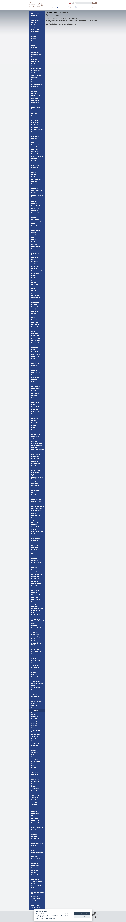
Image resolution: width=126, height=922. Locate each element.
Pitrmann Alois (35, 565)
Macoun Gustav (35, 432)
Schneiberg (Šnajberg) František (37, 637)
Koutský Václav (35, 356)
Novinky (55, 7)
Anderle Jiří (34, 15)
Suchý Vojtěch (34, 772)
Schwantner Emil (35, 656)
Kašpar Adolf (34, 307)
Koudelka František (36, 354)
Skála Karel (34, 690)
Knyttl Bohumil (35, 322)
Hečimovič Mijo (35, 208)
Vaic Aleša (33, 829)
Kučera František (35, 388)
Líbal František (35, 411)
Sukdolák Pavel (35, 775)
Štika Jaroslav (34, 757)
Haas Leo (33, 172)
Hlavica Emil (34, 228)
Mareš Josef (34, 447)
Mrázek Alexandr (35, 466)
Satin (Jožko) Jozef (36, 628)
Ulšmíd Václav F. (35, 820)
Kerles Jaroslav (35, 311)
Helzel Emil (34, 215)
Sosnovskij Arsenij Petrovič (36, 713)
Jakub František (35, 262)
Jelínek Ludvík (34, 284)
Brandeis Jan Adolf (36, 54)
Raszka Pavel (34, 592)
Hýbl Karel (33, 259)
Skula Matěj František (36, 699)
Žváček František (35, 907)
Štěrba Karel (34, 750)
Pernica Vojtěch (35, 547)
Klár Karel (33, 314)
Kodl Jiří (33, 331)
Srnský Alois (34, 739)
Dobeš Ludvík (34, 98)
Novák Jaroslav (35, 513)
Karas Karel (34, 304)
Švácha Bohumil (35, 781)
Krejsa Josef (34, 375)
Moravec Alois (34, 461)
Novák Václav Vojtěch (36, 508)
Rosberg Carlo (34, 604)
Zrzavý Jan (33, 903)
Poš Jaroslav (34, 567)
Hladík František (35, 219)
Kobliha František (35, 324)
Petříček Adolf (35, 560)
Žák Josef (33, 888)
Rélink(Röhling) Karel (36, 595)
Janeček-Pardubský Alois (37, 271)
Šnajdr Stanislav (35, 708)
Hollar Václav (34, 235)
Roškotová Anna (35, 606)
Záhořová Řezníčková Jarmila (36, 882)
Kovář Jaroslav (34, 359)
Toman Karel (34, 800)
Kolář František (35, 336)
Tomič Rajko (34, 802)
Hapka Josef (34, 181)
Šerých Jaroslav (35, 667)
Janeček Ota (34, 268)
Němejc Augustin (35, 497)
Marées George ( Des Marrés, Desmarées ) (36, 444)
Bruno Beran (34, 59)
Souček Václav (34, 716)
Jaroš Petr (33, 275)
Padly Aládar (34, 534)
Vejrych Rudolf (35, 839)
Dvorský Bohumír (35, 118)
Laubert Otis (34, 409)
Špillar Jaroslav (35, 728)
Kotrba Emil (34, 349)
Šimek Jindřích (34, 674)
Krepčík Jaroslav (35, 377)
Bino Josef (34, 41)
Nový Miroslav (34, 520)
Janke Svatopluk (35, 273)
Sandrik (33, 623)
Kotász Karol (34, 347)
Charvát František (35, 73)
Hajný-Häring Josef (36, 179)
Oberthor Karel (35, 524)
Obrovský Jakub (35, 527)
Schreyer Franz (35, 649)
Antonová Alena (35, 18)
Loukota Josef (34, 430)
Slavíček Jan (34, 703)
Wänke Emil (34, 872)
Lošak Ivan (33, 427)
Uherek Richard (35, 813)
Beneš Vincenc (35, 31)
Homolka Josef (35, 244)
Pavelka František (35, 538)
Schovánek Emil (35, 647)
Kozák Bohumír (35, 363)
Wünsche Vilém (35, 879)
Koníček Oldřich (35, 345)
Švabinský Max (35, 779)
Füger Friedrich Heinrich (37, 156)
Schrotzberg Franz (36, 651)
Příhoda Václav (35, 572)
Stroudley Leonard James (36, 764)
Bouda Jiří (33, 50)
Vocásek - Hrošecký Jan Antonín (37, 853)
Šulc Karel (33, 777)
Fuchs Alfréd (34, 154)
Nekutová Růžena (35, 488)
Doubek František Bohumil (35, 108)
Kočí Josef (33, 329)
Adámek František (35, 13)
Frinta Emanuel (35, 149)
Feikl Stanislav (35, 136)
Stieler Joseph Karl (36, 755)
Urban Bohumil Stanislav (37, 823)
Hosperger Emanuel (36, 249)
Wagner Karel (34, 870)
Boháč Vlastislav (35, 43)
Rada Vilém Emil (35, 588)
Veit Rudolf (34, 836)
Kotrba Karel (34, 352)
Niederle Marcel (35, 504)
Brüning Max (34, 57)
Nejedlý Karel (34, 483)
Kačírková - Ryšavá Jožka (37, 300)
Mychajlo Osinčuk (35, 472)
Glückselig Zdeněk (36, 163)
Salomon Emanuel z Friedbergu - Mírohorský (37, 620)
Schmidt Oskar (35, 634)
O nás (83, 7)
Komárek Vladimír (35, 338)
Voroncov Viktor (35, 865)
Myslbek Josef (35, 475)
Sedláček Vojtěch (35, 661)
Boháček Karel (34, 45)
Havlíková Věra (34, 203)
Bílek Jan (33, 36)
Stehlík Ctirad (34, 745)
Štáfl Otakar (34, 741)
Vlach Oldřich (34, 848)
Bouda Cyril (34, 47)
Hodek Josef (34, 232)
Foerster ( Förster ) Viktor (36, 141)
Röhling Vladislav (35, 599)
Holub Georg (34, 239)
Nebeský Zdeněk (35, 481)
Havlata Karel (34, 201)
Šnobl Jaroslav (34, 710)
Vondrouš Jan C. (35, 863)
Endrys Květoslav (35, 127)
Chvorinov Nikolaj (35, 80)
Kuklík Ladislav (35, 393)
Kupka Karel (34, 398)
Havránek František (36, 206)
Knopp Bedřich (35, 320)
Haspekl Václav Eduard (37, 190)
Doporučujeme (75, 7)
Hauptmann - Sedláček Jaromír (37, 196)
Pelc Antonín (34, 545)
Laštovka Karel (35, 407)
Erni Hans (33, 132)
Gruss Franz (34, 170)
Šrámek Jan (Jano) (35, 734)
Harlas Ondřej (34, 184)
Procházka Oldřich (35, 579)
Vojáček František (35, 859)
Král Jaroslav (34, 368)
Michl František (35, 459)
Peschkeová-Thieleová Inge (37, 552)
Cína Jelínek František (36, 84)
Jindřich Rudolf (35, 295)
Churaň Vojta (34, 77)
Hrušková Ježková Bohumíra (35, 254)
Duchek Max (34, 113)
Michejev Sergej (35, 456)
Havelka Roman (35, 199)
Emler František (35, 125)
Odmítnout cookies (81, 916)
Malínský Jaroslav (35, 437)
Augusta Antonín (35, 20)
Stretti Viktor (34, 759)
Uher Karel (34, 811)
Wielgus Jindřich (35, 875)
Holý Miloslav (34, 242)
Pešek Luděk (34, 556)
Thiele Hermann (35, 795)
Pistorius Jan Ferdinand (37, 563)
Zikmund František (36, 901)
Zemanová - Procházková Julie (37, 893)
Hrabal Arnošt (34, 251)
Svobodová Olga (35, 788)
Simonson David (35, 679)
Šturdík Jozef (34, 768)
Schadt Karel (34, 630)
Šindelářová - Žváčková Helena (37, 684)
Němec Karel (34, 492)
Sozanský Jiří (34, 721)
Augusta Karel (34, 22)
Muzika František (35, 470)
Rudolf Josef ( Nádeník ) (37, 615)
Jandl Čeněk (34, 264)
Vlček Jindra (34, 850)
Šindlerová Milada (35, 687)
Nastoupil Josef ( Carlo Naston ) (37, 478)
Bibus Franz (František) (37, 34)
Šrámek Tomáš (34, 736)
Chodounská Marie (36, 75)
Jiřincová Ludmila (35, 297)
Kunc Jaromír (34, 395)
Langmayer (34, 404)
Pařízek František (35, 536)
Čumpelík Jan (34, 87)
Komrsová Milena (35, 340)
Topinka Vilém (34, 807)
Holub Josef (34, 237)
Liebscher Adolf (35, 414)
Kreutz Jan (34, 379)
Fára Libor (33, 134)
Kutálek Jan (34, 400)
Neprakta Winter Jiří (36, 499)
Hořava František (35, 246)
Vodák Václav (34, 856)
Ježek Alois (34, 293)
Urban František (35, 825)
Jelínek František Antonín (35, 287)
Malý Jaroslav (34, 439)
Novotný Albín (34, 518)
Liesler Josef (34, 416)
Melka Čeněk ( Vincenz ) (37, 454)
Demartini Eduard (35, 93)
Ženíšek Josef (34, 896)
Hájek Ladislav (34, 177)
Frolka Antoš (34, 151)
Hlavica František (35, 230)
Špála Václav (34, 723)
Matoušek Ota (34, 452)
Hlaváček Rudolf (35, 226)
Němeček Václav (35, 495)
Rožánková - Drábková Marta (36, 611)
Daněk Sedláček (35, 89)
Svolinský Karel (35, 791)
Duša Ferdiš (34, 116)
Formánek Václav (35, 145)
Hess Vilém (34, 217)
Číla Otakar (34, 82)
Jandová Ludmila (35, 266)
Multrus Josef (34, 468)
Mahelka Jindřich (35, 434)
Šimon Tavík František (36, 677)
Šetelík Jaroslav (35, 670)
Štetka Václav (34, 752)
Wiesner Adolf (35, 877)
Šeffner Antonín (35, 663)
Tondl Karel (34, 804)
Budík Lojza (34, 64)
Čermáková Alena (35, 66)
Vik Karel (33, 846)
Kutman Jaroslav (35, 402)
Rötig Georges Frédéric (37, 608)
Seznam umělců (64, 7)
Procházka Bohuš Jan (36, 574)
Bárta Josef (34, 27)
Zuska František (35, 905)
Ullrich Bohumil (35, 816)
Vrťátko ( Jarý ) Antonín (37, 868)
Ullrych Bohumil (35, 818)
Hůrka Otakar (34, 257)
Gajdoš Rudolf (34, 161)
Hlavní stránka (49, 12)
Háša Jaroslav (34, 188)
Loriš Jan (33, 425)
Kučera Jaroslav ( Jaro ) (36, 386)
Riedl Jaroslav (34, 597)
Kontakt (95, 7)
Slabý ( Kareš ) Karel (36, 701)
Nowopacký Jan (35, 522)
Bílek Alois (33, 38)
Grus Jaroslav (34, 168)
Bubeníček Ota (35, 61)
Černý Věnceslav (35, 70)
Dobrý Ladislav (35, 100)
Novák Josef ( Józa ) (36, 515)
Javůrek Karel (34, 278)
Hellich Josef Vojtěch (36, 213)
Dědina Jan (34, 91)
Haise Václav (34, 174)
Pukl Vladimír (34, 581)
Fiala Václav (34, 138)
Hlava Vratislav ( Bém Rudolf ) (36, 222)
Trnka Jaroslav (34, 809)
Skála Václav (34, 694)
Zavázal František (35, 890)
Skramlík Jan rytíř (35, 696)
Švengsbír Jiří (34, 786)
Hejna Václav (34, 210)
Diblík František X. (35, 96)
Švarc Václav (34, 784)
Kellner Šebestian (35, 309)
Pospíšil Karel (34, 570)
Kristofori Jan (34, 382)
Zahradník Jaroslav (36, 885)
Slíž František (34, 706)
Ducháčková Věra (35, 111)
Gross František (35, 165)
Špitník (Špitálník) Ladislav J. (35, 731)
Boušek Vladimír (35, 52)
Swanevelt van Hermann (37, 793)
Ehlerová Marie (35, 120)
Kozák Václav (34, 361)
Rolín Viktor (34, 602)
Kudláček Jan (34, 391)
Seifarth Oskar (35, 665)
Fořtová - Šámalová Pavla (37, 147)
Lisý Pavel (33, 420)
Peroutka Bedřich (35, 550)
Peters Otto (34, 558)
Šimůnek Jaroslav (35, 681)
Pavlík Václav (34, 540)
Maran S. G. (34, 441)
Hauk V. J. (33, 193)
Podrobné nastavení (50, 918)
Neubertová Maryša (36, 501)
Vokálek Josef (34, 861)
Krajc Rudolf (34, 365)
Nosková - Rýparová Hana (37, 506)
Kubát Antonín (35, 384)
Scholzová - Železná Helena (36, 643)
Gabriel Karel (34, 158)
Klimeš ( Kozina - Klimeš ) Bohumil (37, 316)
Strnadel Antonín (35, 761)
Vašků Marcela (34, 834)
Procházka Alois (35, 576)
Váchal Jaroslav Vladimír (37, 827)
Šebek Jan (33, 658)
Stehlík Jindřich (35, 743)
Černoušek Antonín (36, 68)
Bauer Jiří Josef (35, 29)
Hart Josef (34, 186)
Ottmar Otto (34, 529)
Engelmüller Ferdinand (37, 129)
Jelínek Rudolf (34, 291)
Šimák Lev (33, 672)
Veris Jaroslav (34, 841)
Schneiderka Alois (35, 641)
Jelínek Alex (34, 282)
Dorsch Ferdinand (35, 105)
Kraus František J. (35, 370)
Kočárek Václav (35, 327)
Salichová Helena (35, 617)
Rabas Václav (34, 586)
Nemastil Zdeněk (35, 490)
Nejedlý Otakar (35, 485)
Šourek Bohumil (35, 719)
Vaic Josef (33, 832)
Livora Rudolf (34, 423)
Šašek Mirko (34, 625)
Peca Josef (34, 543)
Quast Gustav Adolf (36, 583)
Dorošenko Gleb (35, 102)
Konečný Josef (35, 343)
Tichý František (35, 797)
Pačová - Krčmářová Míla (37, 531)
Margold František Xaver (37, 449)
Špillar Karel (34, 726)
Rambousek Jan (35, 590)
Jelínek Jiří (33, 280)
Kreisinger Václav (35, 372)
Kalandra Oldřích (35, 302)
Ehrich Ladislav (35, 122)
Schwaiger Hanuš (35, 654)
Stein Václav (34, 748)
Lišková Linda (34, 418)
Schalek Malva (34, 632)
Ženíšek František (35, 898)
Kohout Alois (34, 333)
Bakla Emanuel (34, 25)
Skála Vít (33, 692)
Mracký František (35, 463)
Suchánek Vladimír (36, 770)
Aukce (88, 7)
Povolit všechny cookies (81, 913)
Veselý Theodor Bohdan (37, 843)
